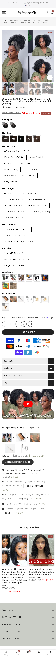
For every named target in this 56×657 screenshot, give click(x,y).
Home (5, 21)
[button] (28, 404)
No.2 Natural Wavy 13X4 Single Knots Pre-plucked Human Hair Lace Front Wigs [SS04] (41, 573)
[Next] (48, 55)
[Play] (28, 404)
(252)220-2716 (15, 3)
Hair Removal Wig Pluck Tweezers (21, 504)
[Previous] (7, 55)
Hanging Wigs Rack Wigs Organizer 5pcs (24, 509)
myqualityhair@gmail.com (37, 3)
